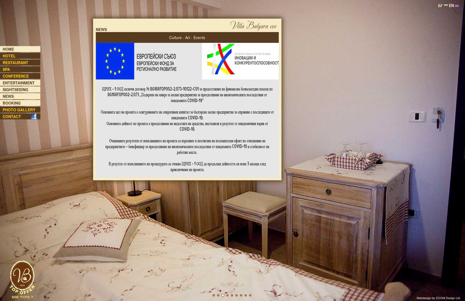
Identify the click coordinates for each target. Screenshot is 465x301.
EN (452, 5)
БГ (441, 5)
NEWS (8, 96)
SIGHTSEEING (15, 89)
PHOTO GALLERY (19, 109)
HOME (8, 49)
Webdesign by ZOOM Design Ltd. (439, 298)
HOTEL (9, 55)
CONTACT (12, 116)
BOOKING (12, 103)
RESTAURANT (15, 62)
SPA (6, 69)
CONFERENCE (16, 76)
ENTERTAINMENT (19, 82)
